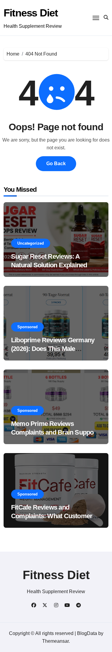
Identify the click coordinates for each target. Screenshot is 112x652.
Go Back (56, 163)
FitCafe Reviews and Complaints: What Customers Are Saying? (53, 516)
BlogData (87, 633)
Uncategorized (30, 243)
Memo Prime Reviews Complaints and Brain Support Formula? (54, 432)
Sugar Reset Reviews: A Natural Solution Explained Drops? (49, 265)
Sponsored (27, 327)
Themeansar (55, 641)
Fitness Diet (31, 13)
